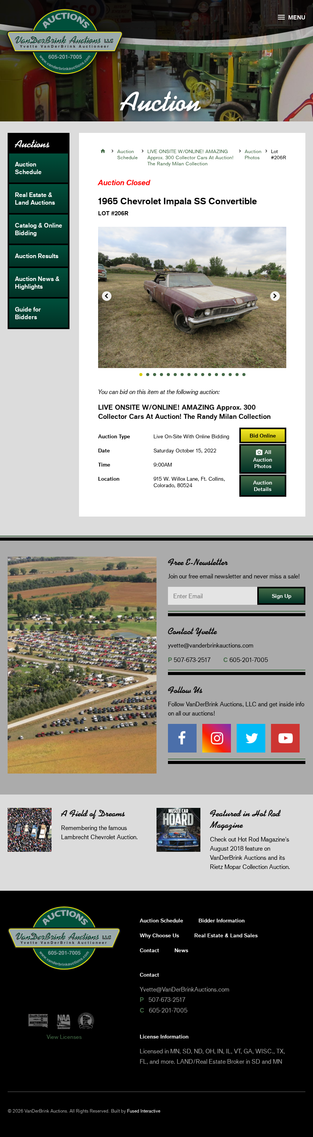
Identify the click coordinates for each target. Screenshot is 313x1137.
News (181, 950)
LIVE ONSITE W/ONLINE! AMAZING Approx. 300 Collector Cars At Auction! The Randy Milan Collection (190, 157)
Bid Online (263, 435)
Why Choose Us (159, 935)
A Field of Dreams (93, 813)
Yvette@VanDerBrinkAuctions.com (184, 989)
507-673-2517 (192, 659)
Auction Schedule (28, 168)
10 (202, 374)
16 (243, 374)
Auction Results (36, 256)
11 (209, 374)
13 (223, 374)
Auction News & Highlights (37, 282)
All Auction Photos (262, 459)
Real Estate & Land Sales (226, 935)
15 (237, 374)
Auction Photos (253, 154)
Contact (149, 950)
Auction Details (262, 485)
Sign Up (281, 596)
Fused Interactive (143, 1111)
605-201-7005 (248, 659)
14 (230, 374)
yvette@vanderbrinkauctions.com (210, 645)
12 (216, 374)
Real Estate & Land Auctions (35, 198)
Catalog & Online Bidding (38, 229)
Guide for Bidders (28, 313)
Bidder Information (221, 920)
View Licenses (64, 1036)
